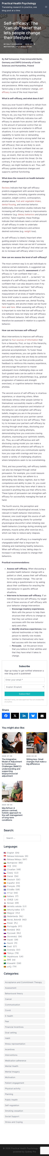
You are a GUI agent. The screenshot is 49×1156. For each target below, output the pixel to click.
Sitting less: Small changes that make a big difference (36, 761)
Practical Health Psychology (19, 3)
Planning (9, 1094)
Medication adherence (15, 1060)
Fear (7, 1021)
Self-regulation (24, 47)
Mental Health (11, 1066)
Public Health (11, 1099)
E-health (9, 1016)
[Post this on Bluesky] (33, 716)
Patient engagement (14, 1083)
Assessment (10, 988)
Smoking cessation (14, 1111)
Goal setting (11, 1032)
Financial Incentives (14, 1027)
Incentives (10, 1049)
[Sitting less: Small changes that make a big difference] (36, 742)
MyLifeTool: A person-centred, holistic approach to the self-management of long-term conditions (12, 814)
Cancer (8, 999)
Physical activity (12, 1088)
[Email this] (42, 716)
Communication (12, 1004)
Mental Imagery (12, 1071)
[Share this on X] (15, 716)
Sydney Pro (30, 1151)
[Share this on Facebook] (6, 716)
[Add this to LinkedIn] (24, 716)
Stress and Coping (14, 1122)
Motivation (9, 47)
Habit (7, 1038)
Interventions (11, 1055)
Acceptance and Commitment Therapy (23, 982)
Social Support (12, 1116)
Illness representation (15, 1044)
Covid (8, 1010)
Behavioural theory (14, 993)
